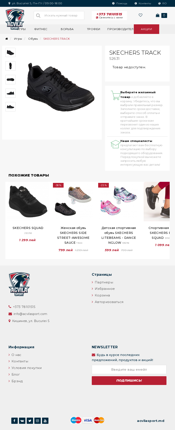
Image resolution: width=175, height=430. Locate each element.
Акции (146, 29)
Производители (120, 29)
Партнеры (103, 282)
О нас (15, 355)
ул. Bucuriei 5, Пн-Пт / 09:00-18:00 (36, 3)
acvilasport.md (150, 421)
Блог (15, 374)
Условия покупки (26, 368)
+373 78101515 (109, 15)
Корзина (102, 295)
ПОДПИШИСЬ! (129, 380)
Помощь (121, 3)
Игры (18, 38)
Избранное (104, 289)
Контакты (144, 3)
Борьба (67, 29)
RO (164, 3)
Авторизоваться (108, 302)
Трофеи (93, 29)
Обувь (33, 38)
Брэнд (16, 381)
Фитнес (40, 29)
